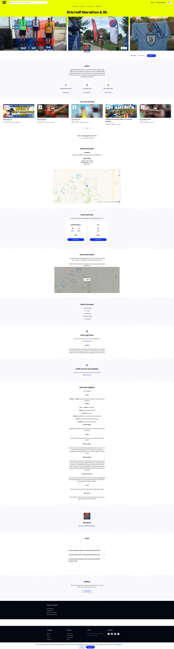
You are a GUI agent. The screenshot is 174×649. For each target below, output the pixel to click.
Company (49, 630)
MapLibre (100, 201)
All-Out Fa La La (75, 119)
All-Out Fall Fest (41, 119)
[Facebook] (109, 635)
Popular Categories (52, 605)
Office (89, 630)
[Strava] (119, 635)
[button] (87, 186)
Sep (40, 106)
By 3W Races (87, 52)
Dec (74, 106)
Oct (6, 106)
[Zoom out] (119, 173)
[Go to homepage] (4, 2)
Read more (86, 265)
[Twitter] (112, 635)
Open (87, 279)
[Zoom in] (119, 171)
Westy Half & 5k (7, 119)
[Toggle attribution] (119, 202)
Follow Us (110, 630)
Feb (142, 106)
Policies (69, 630)
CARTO (104, 201)
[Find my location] (119, 176)
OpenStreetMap (111, 201)
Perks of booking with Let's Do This (87, 136)
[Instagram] (115, 635)
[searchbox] (28, 2)
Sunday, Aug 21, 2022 (87, 161)
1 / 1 (87, 128)
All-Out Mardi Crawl (145, 119)
